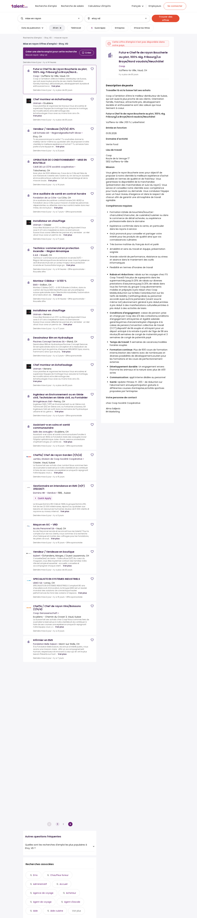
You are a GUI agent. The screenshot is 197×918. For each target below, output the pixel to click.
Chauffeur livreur (59, 875)
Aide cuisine (56, 910)
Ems (35, 875)
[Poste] (47, 18)
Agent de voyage (42, 901)
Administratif (40, 884)
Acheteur (71, 893)
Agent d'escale (72, 901)
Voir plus (55, 86)
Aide (35, 910)
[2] (70, 824)
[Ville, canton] (114, 18)
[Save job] (92, 69)
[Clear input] (78, 18)
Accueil (63, 884)
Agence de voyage (43, 893)
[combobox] (50, 18)
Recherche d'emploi (32, 38)
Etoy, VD (48, 38)
